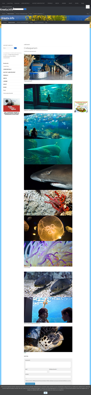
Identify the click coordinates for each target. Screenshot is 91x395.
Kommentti (27, 360)
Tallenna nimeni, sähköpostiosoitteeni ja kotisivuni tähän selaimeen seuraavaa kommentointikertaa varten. (48, 380)
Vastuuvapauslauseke (7, 6)
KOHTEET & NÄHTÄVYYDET (38, 3)
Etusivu (4, 13)
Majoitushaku (10, 13)
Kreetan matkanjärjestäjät (21, 13)
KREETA (57, 3)
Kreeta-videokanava (38, 13)
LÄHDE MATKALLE (25, 3)
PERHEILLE (50, 3)
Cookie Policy (10, 3)
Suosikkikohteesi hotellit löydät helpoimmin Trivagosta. (12, 55)
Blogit (30, 13)
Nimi (26, 369)
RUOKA (76, 3)
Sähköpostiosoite (53, 369)
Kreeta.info (7, 18)
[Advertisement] (48, 33)
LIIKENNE (64, 3)
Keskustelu (17, 3)
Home (3, 3)
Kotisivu (27, 374)
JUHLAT (70, 3)
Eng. (88, 13)
